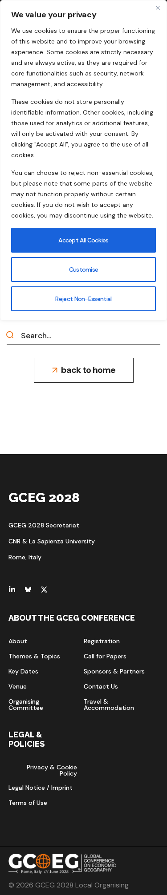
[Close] (157, 7)
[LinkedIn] (12, 589)
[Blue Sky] (28, 589)
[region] (83, 160)
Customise (83, 269)
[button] (84, 370)
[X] (44, 589)
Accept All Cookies (83, 240)
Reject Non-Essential (83, 299)
